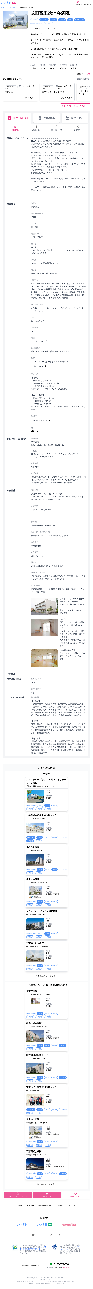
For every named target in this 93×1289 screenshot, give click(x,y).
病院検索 (13, 7)
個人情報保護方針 (45, 1205)
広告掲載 (59, 1205)
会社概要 (19, 1205)
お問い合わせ (72, 1205)
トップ (3, 7)
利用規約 (30, 1205)
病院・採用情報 (21, 118)
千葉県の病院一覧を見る (46, 976)
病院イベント (77, 118)
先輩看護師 (49, 118)
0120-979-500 (61, 1264)
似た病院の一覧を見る (46, 1184)
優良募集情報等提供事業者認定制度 (33, 1248)
